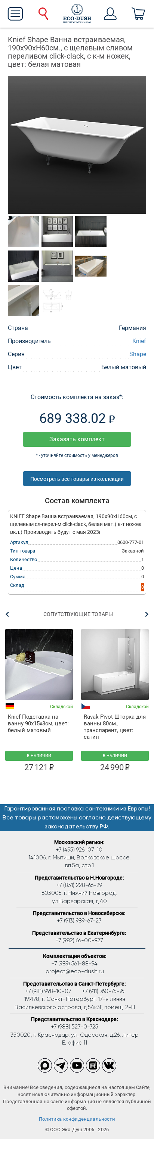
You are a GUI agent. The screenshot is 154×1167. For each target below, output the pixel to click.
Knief (139, 341)
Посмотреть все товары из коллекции (77, 479)
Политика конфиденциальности (77, 1119)
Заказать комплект (77, 439)
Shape (137, 354)
